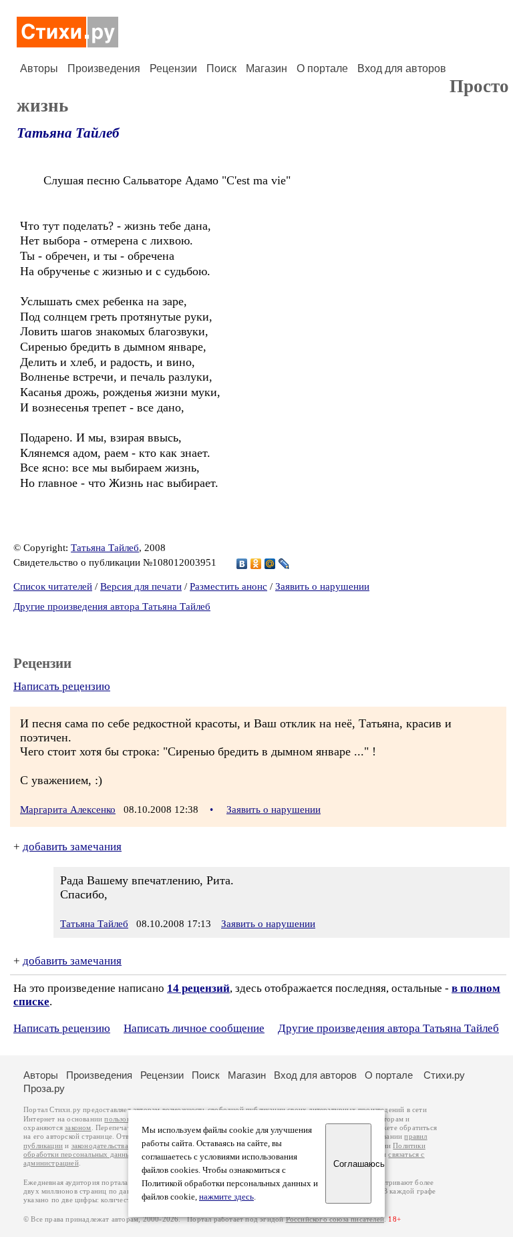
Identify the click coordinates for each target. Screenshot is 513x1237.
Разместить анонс (228, 586)
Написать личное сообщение (194, 1028)
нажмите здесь (226, 1197)
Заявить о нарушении (322, 586)
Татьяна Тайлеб (68, 133)
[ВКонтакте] (242, 563)
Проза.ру (44, 1088)
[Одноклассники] (256, 563)
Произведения (103, 68)
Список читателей (52, 586)
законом (78, 1127)
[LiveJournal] (284, 563)
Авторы (39, 68)
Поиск (221, 68)
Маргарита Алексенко (68, 809)
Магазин (266, 68)
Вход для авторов (401, 68)
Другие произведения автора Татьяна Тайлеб (111, 606)
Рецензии (173, 68)
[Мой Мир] (270, 563)
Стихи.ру (444, 1075)
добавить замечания (72, 846)
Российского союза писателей (335, 1219)
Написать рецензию (61, 686)
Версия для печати (141, 586)
